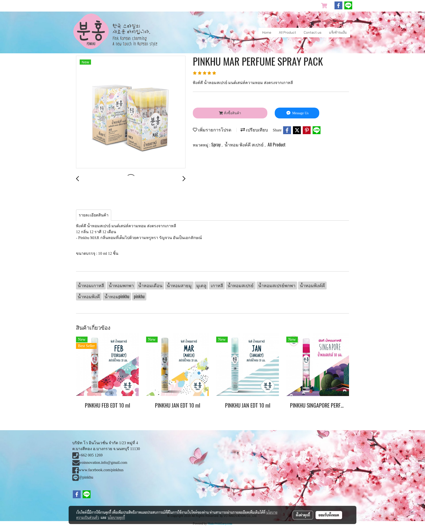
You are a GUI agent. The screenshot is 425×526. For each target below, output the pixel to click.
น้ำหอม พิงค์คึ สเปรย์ (245, 145)
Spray (216, 145)
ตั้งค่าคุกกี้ (303, 515)
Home (266, 32)
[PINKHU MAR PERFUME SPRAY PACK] (130, 112)
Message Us (299, 113)
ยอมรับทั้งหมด (329, 515)
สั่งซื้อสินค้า (232, 113)
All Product (287, 32)
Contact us (312, 32)
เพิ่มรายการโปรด (214, 130)
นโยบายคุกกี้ (116, 517)
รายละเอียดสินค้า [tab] (93, 215)
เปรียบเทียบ (256, 130)
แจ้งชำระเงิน (338, 32)
